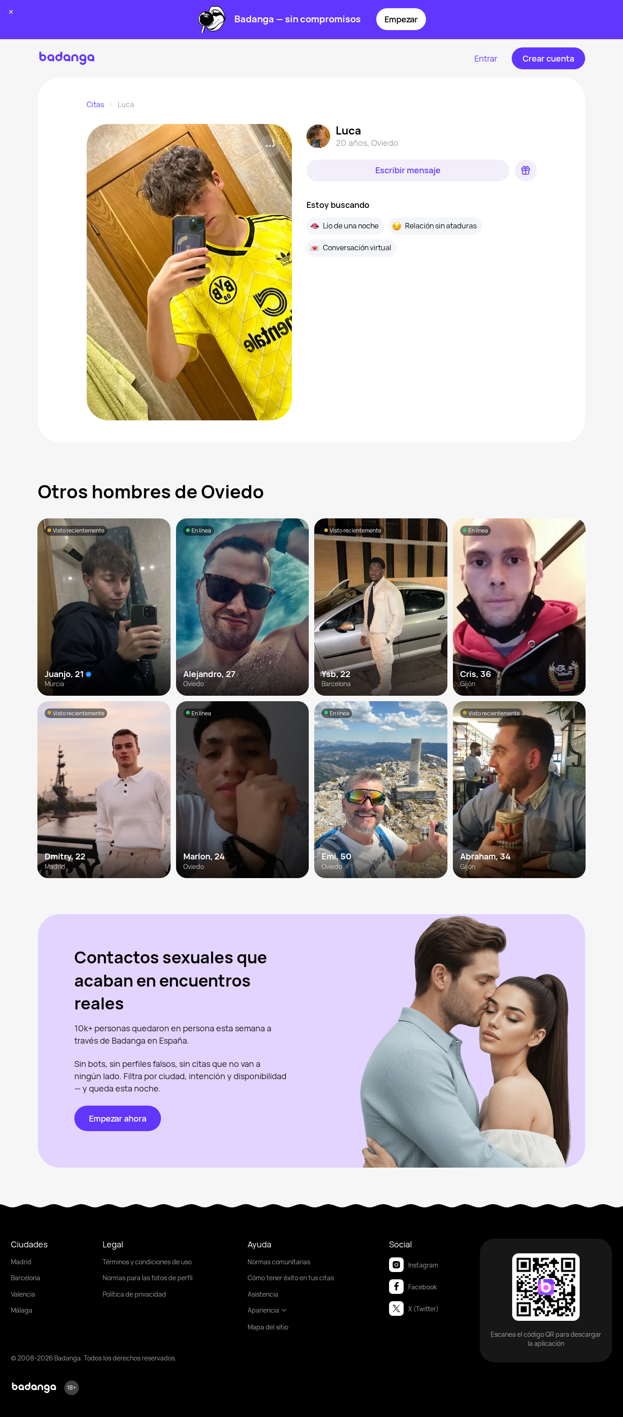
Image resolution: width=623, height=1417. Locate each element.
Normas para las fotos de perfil (147, 1277)
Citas (95, 104)
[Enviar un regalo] (526, 170)
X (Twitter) (423, 1308)
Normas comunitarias (279, 1261)
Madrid (21, 1261)
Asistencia (263, 1294)
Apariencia (263, 1310)
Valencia (23, 1294)
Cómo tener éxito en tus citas (291, 1277)
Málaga (21, 1310)
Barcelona (25, 1277)
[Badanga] (67, 58)
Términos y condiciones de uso (147, 1261)
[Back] (108, 146)
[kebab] (270, 146)
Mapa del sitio (268, 1327)
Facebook (422, 1287)
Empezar (401, 19)
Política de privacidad (134, 1294)
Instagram (423, 1265)
